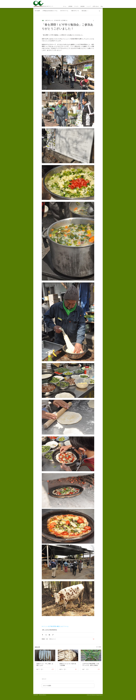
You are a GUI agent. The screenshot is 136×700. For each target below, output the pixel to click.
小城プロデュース (75, 10)
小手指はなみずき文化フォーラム (49, 10)
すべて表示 (98, 647)
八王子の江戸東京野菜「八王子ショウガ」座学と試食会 (90, 664)
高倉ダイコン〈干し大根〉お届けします (44, 664)
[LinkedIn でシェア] (49, 634)
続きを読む (84, 10)
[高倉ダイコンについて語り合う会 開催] (68, 655)
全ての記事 (37, 10)
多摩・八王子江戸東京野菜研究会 (49, 630)
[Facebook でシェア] (42, 634)
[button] (99, 10)
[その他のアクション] (93, 20)
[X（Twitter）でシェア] (46, 634)
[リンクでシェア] (53, 634)
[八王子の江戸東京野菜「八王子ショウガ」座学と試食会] (91, 655)
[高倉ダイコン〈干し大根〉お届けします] (45, 655)
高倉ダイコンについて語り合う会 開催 (68, 664)
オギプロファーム (64, 10)
